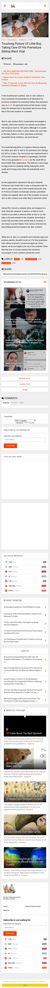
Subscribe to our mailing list (13, 436)
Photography (22, 40)
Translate (31, 423)
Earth (10, 105)
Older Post (25, 384)
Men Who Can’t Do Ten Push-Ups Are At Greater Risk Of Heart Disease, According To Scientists (24, 321)
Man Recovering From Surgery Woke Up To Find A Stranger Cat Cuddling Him (25, 302)
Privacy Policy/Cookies (33, 906)
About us (6, 910)
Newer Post (25, 378)
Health (30, 40)
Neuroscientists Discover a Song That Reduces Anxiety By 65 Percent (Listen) (24, 861)
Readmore (31, 744)
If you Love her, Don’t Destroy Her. (23, 832)
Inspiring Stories (11, 40)
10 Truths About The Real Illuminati (24, 733)
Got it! (25, 985)
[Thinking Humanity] (13, 6)
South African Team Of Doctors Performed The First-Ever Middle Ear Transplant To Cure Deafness (25, 342)
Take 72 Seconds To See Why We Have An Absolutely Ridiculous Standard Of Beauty (24, 84)
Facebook (26, 160)
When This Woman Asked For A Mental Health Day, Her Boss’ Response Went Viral (24, 364)
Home (3, 40)
